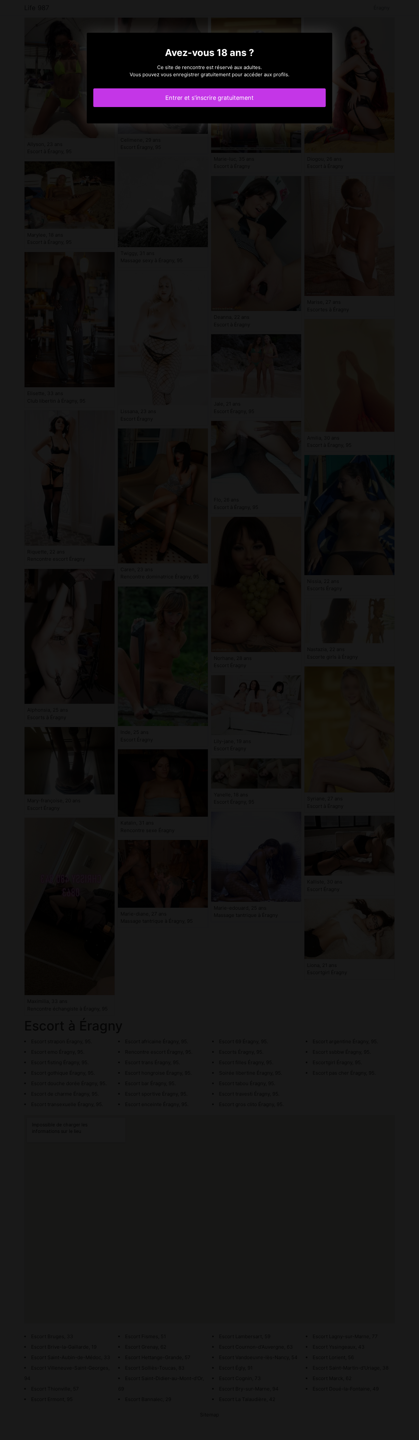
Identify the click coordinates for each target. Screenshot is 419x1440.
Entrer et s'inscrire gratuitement (209, 97)
